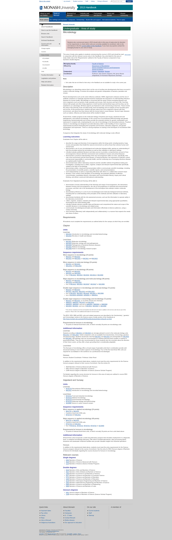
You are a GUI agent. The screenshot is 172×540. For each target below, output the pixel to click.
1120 (67, 463)
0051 (67, 492)
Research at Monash (71, 14)
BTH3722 (69, 398)
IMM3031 (95, 295)
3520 (67, 462)
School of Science (97, 69)
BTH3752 (69, 401)
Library (93, 1)
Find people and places (98, 14)
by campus (46, 58)
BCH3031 (73, 295)
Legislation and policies (48, 78)
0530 (67, 470)
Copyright (41, 533)
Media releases (70, 520)
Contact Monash (70, 518)
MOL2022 (78, 266)
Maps (42, 518)
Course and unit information (46, 44)
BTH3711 (69, 396)
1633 (67, 479)
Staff (86, 1)
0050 (67, 460)
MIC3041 (69, 247)
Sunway (107, 71)
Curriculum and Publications (52, 531)
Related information (47, 85)
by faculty (45, 61)
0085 (67, 484)
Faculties (68, 510)
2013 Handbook (88, 7)
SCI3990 (68, 403)
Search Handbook (47, 37)
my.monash (67, 1)
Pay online (44, 513)
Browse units (45, 33)
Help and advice (46, 81)
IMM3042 (76, 304)
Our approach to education (73, 522)
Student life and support (93, 19)
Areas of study (45, 55)
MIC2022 (69, 236)
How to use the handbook (49, 30)
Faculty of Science (98, 63)
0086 (67, 486)
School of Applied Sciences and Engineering (106, 67)
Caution (75, 533)
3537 (67, 472)
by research (46, 65)
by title (45, 68)
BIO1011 (68, 257)
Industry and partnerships (84, 14)
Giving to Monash (102, 1)
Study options (44, 19)
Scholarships (80, 19)
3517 (67, 475)
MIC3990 (69, 248)
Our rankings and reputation (58, 19)
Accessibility (69, 533)
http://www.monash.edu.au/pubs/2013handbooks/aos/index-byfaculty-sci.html (87, 319)
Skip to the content (44, 1)
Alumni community (124, 14)
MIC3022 (69, 243)
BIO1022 (77, 257)
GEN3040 (80, 295)
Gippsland (101, 71)
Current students (94, 510)
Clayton (94, 71)
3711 (67, 477)
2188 (67, 494)
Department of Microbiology (100, 66)
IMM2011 (69, 302)
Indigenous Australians (48, 522)
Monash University (69, 24)
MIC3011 (69, 241)
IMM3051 (90, 304)
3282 (67, 482)
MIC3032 (69, 245)
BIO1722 (68, 411)
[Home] (57, 10)
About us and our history (45, 14)
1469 (67, 473)
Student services (78, 1)
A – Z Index (68, 515)
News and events (110, 14)
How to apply (121, 19)
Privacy (79, 533)
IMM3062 (96, 304)
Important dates (46, 510)
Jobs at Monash (46, 520)
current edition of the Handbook (92, 46)
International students (109, 19)
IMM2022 (76, 302)
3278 (67, 481)
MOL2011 (69, 266)
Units (42, 71)
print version (128, 54)
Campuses (71, 19)
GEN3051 (87, 295)
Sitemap (91, 515)
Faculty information (47, 75)
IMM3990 (104, 304)
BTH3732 (69, 399)
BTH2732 (69, 388)
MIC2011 (69, 234)
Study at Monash (56, 14)
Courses (43, 51)
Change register (45, 48)
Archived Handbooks (47, 40)
